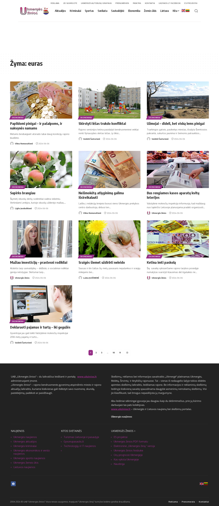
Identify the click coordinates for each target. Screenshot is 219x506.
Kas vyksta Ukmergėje (126, 459)
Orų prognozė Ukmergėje (128, 455)
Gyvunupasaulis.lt (74, 441)
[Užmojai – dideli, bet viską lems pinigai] (178, 100)
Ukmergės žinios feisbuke (128, 450)
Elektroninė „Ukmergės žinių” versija (134, 446)
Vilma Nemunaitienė (24, 143)
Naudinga (119, 464)
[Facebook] (13, 483)
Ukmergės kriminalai (25, 446)
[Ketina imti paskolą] (178, 238)
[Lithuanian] (188, 10)
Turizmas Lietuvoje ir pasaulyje (81, 437)
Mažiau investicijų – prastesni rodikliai (38, 262)
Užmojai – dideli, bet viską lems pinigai (176, 123)
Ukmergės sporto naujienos (29, 458)
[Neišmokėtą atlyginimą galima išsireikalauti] (110, 169)
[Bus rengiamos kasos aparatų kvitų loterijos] (178, 169)
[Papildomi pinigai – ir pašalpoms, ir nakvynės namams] (41, 100)
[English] (183, 10)
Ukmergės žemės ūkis (25, 462)
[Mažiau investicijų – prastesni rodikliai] (41, 238)
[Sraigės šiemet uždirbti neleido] (110, 238)
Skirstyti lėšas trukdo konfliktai (102, 123)
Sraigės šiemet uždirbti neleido (102, 262)
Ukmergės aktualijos (25, 441)
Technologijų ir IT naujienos (80, 446)
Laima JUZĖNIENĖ (91, 278)
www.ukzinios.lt (87, 376)
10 (114, 352)
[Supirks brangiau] (41, 169)
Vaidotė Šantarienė (91, 139)
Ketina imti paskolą (161, 262)
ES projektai (120, 437)
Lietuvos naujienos (24, 467)
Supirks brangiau (22, 193)
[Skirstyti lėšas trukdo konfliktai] (110, 100)
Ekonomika (17, 118)
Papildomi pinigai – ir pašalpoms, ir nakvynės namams (36, 125)
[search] (196, 11)
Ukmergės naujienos (25, 437)
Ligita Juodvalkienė (23, 208)
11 (120, 352)
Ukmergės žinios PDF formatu (131, 441)
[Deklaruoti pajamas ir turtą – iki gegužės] (41, 303)
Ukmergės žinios (159, 213)
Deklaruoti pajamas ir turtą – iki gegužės (40, 327)
